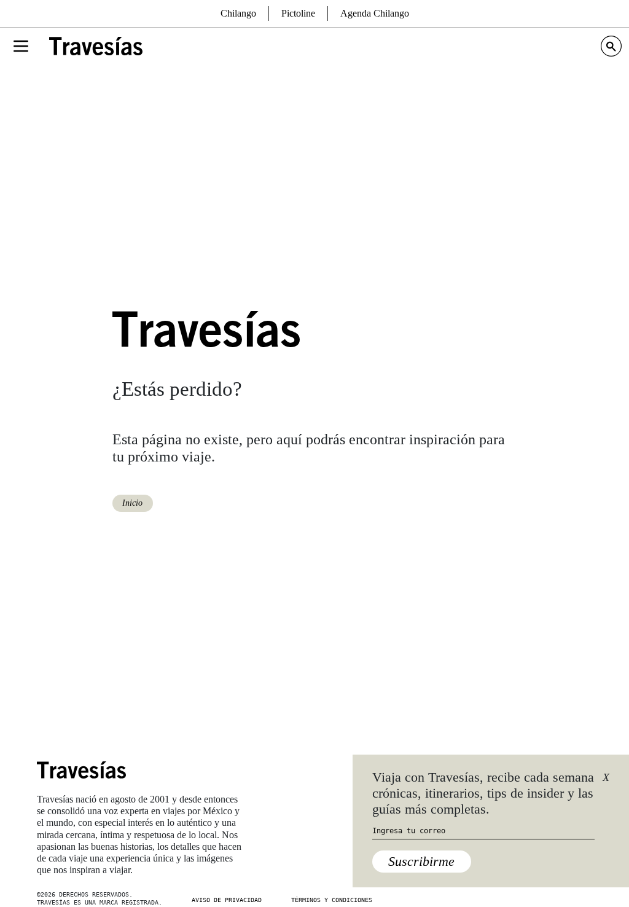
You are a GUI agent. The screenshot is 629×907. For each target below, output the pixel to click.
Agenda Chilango (374, 13)
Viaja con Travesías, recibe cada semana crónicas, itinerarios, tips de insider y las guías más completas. (483, 793)
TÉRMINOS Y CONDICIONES (331, 900)
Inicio (132, 503)
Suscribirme (421, 861)
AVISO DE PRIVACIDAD (227, 900)
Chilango (238, 13)
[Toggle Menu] (20, 46)
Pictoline (298, 13)
